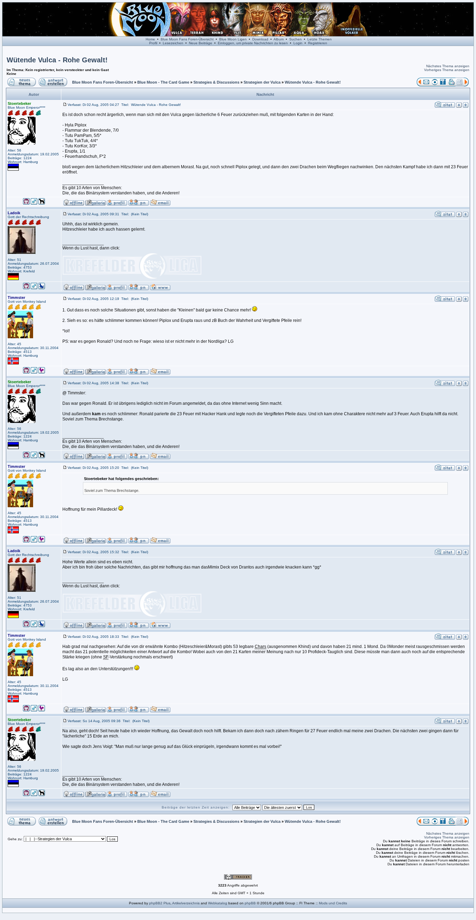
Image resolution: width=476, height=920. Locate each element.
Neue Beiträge (200, 43)
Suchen (295, 39)
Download (260, 39)
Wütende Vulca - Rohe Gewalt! (57, 60)
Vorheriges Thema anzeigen (446, 70)
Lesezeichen (173, 43)
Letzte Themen (319, 39)
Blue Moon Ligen (233, 39)
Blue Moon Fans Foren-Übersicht (187, 39)
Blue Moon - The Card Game (163, 82)
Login (297, 43)
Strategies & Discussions (216, 82)
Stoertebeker (19, 103)
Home (150, 39)
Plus (166, 903)
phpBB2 (155, 903)
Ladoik (14, 213)
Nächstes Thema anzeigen (447, 66)
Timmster (16, 297)
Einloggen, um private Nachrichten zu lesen (253, 43)
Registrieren (317, 43)
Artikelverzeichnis (186, 903)
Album (279, 39)
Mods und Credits (333, 903)
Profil (153, 43)
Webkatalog (217, 903)
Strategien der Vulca (262, 82)
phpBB (250, 903)
